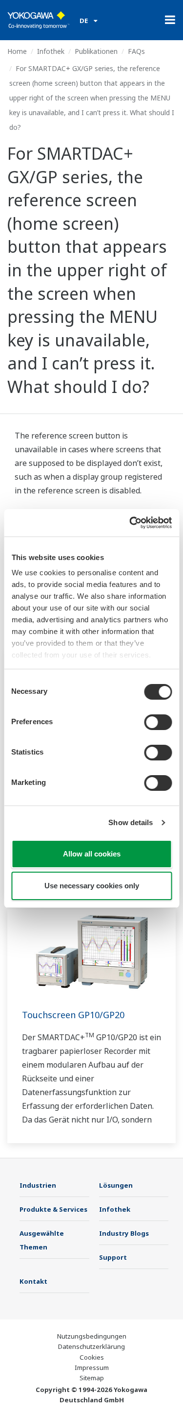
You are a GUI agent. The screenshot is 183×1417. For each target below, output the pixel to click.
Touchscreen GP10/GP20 (73, 1015)
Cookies (92, 1357)
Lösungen (116, 1185)
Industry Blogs (124, 1233)
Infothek (50, 51)
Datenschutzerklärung (91, 1346)
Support (113, 1257)
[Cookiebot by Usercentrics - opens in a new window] (130, 522)
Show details (130, 822)
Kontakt (33, 1281)
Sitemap (92, 1377)
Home (17, 51)
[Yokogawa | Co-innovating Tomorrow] (38, 20)
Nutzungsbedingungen (91, 1336)
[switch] (158, 722)
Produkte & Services (53, 1209)
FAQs (136, 51)
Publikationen (96, 51)
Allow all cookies (92, 854)
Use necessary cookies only (91, 885)
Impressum (92, 1367)
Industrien (38, 1185)
